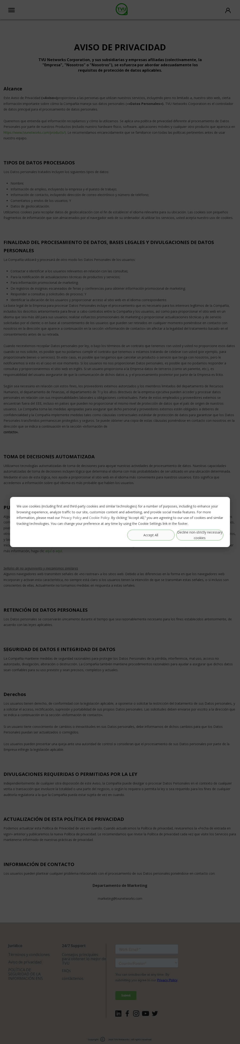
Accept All (150, 535)
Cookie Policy (99, 517)
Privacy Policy (71, 517)
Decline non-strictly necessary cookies (199, 535)
